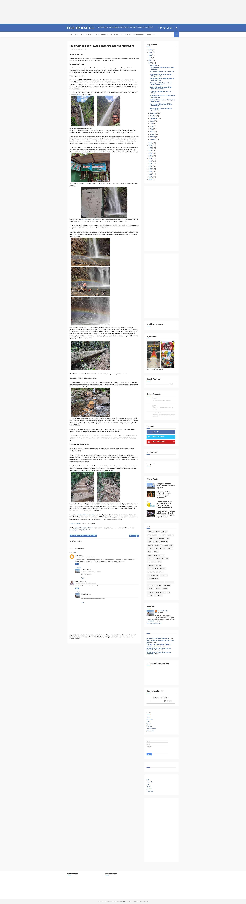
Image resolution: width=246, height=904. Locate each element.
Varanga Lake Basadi (86, 528)
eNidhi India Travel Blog (80, 28)
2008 (150, 174)
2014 (150, 158)
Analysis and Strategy (154, 535)
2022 (150, 60)
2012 (150, 163)
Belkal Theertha (84, 219)
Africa (158, 531)
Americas (164, 531)
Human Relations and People (156, 555)
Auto (77, 34)
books (149, 541)
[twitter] (161, 28)
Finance (170, 548)
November (153, 113)
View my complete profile (154, 623)
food (149, 552)
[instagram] (168, 28)
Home (70, 34)
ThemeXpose (108, 901)
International (152, 562)
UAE (168, 592)
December (153, 65)
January (153, 139)
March (152, 134)
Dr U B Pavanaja (80, 581)
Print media (150, 731)
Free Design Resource (119, 901)
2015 (150, 156)
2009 (150, 171)
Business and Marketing (160, 541)
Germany (155, 552)
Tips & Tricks (115, 34)
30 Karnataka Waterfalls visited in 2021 (162, 72)
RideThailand (169, 582)
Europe (150, 548)
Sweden (165, 589)
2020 (150, 143)
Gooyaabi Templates (142, 901)
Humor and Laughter (154, 558)
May (151, 129)
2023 (150, 57)
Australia (170, 535)
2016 (150, 153)
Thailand (150, 592)
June (152, 126)
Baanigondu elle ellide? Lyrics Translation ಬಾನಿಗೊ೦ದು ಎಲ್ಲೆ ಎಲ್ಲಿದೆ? (166, 485)
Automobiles (151, 538)
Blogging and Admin (163, 538)
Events (156, 548)
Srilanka (158, 589)
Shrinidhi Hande (86, 569)
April (152, 131)
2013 (150, 161)
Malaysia (162, 568)
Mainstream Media (153, 568)
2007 (150, 177)
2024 (150, 55)
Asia (164, 535)
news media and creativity (155, 572)
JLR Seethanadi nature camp (85, 515)
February (153, 137)
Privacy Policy (138, 34)
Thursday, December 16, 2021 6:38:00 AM (91, 571)
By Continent (86, 34)
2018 (150, 148)
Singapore (167, 585)
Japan (159, 562)
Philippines (164, 575)
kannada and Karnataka (77, 535)
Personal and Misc (153, 575)
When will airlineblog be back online (158, 638)
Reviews (128, 34)
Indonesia (165, 558)
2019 (150, 145)
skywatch (150, 589)
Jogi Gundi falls (84, 530)
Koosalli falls (95, 219)
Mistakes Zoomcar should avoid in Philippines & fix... (161, 75)
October (153, 116)
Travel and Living (91, 535)
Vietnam (150, 595)
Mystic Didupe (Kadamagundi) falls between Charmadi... (161, 88)
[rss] (171, 28)
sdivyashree (156, 413)
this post (151, 621)
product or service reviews (155, 582)
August (152, 121)
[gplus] (164, 28)
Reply (77, 564)
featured (163, 548)
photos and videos (153, 578)
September (154, 118)
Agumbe (76, 528)
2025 (150, 52)
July (151, 123)
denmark (150, 545)
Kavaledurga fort (74, 530)
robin (154, 398)
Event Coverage (151, 728)
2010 (150, 169)
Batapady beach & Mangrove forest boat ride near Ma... (161, 83)
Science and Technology (155, 585)
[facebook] (158, 28)
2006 (150, 179)
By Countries (101, 34)
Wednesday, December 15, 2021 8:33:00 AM (85, 583)
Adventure (151, 531)
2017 (150, 150)
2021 (150, 63)
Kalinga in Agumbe (75, 523)
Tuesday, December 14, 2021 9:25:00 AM (84, 557)
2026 (150, 50)
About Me (150, 34)
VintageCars (158, 595)
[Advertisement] (12, 12)
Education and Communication (164, 545)
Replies (79, 567)
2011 (150, 166)
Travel (148, 724)
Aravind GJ (78, 555)
